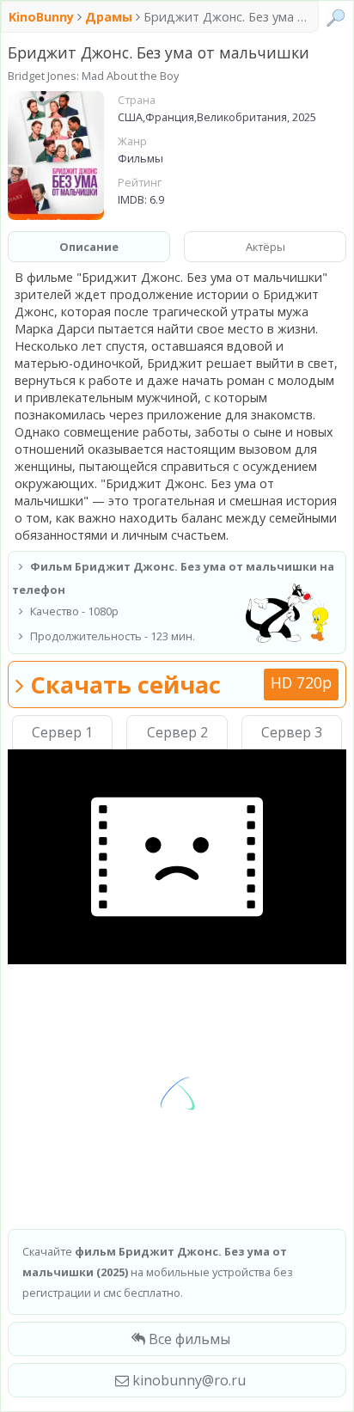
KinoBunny (43, 17)
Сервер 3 (291, 732)
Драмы (108, 17)
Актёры (265, 246)
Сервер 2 (177, 732)
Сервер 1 (62, 732)
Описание (89, 246)
